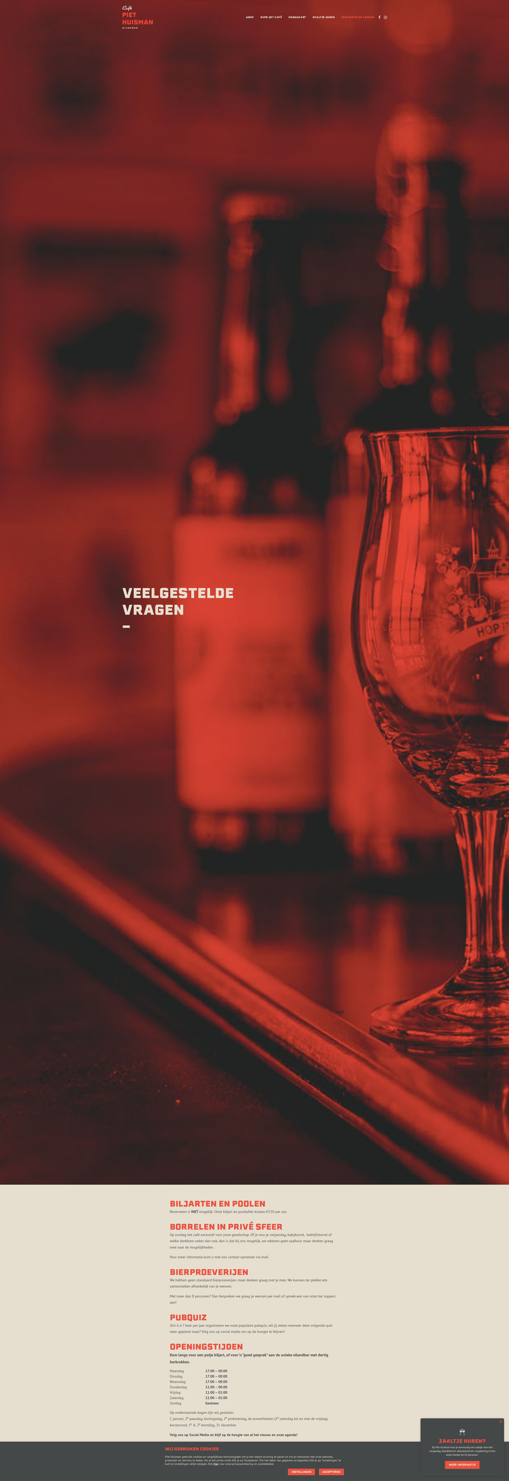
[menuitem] (249, 17)
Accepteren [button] (331, 1472)
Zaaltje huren (324, 17)
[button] (379, 17)
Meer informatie (462, 1465)
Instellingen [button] (301, 1472)
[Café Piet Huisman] (137, 17)
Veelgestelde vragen (357, 17)
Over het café (271, 17)
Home (250, 17)
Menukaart (297, 17)
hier (216, 1464)
